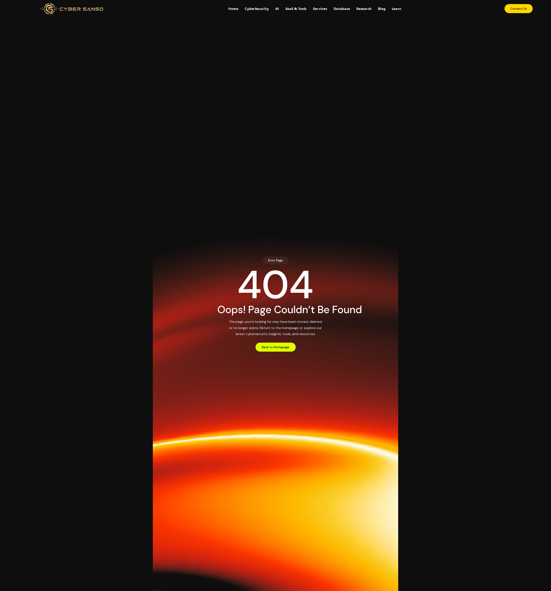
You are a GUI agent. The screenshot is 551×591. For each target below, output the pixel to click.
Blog (381, 8)
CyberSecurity (257, 8)
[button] (275, 260)
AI (277, 8)
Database (342, 8)
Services (320, 8)
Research (363, 8)
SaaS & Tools (296, 8)
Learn (396, 8)
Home (233, 8)
